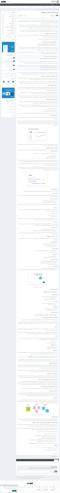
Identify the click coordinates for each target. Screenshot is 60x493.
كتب (43, 4)
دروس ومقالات (52, 4)
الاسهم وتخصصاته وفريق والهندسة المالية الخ (8, 74)
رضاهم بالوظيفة (30, 20)
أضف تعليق (50, 471)
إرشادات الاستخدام (27, 477)
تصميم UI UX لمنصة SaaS (12, 106)
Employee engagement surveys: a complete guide (44, 443)
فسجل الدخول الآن (37, 468)
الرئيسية (57, 4)
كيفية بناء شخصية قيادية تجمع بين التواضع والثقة (49, 447)
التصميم (39, 6)
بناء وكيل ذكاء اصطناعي (12, 112)
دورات (40, 4)
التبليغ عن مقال (55, 453)
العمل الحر (49, 6)
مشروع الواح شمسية (10, 69)
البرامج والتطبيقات (30, 6)
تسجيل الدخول (9, 1)
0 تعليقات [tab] (56, 460)
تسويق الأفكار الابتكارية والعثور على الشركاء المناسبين (9, 65)
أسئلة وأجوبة (47, 4)
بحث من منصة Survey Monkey (52, 359)
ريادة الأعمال (53, 6)
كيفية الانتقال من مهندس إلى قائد (52, 448)
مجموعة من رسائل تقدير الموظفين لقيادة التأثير (50, 450)
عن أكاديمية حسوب (42, 477)
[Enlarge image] (37, 135)
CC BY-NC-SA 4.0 (31, 478)
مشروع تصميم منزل (13, 115)
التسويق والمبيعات (43, 6)
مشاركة (25, 15)
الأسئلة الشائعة (37, 477)
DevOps (35, 6)
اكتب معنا (34, 477)
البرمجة (58, 6)
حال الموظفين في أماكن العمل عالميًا (35, 52)
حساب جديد (3, 1)
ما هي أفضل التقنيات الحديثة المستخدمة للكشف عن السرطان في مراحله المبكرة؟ (8, 61)
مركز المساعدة (18, 477)
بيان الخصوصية (22, 477)
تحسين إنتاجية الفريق (45, 63)
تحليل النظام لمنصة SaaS (12, 109)
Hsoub (22, 478)
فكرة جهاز (12, 57)
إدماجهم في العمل (36, 20)
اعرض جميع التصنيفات (8, 35)
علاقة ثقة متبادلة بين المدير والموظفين (32, 48)
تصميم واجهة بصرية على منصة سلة (11, 103)
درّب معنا (31, 477)
